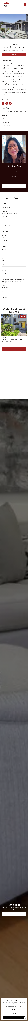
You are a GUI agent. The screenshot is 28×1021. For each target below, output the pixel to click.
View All (14, 349)
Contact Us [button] (14, 914)
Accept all (14, 1017)
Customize (14, 1013)
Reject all (14, 1009)
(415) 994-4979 (14, 176)
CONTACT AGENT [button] (14, 186)
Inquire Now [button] (14, 54)
